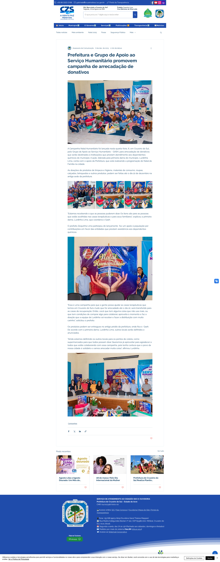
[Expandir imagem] (81, 195)
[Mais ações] (151, 48)
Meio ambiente (78, 32)
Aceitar (210, 558)
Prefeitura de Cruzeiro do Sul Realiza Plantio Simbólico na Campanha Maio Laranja (145, 479)
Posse (103, 32)
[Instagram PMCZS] (159, 2)
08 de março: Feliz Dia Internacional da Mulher (108, 479)
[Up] (215, 553)
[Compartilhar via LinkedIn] (80, 431)
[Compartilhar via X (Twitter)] (74, 431)
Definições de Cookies (194, 558)
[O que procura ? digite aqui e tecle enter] (135, 14)
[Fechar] (217, 558)
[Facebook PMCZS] (152, 2)
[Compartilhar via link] (85, 431)
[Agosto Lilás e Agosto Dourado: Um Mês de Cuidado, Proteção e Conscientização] (72, 464)
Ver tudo (160, 451)
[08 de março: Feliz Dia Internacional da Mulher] (110, 464)
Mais (131, 32)
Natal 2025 (92, 32)
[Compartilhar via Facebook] (69, 431)
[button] (74, 25)
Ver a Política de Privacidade (18, 559)
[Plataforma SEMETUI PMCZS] (163, 2)
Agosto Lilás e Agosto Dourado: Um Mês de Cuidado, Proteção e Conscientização (69, 479)
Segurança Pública (118, 32)
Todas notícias (61, 32)
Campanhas (72, 423)
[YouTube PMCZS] (156, 2)
